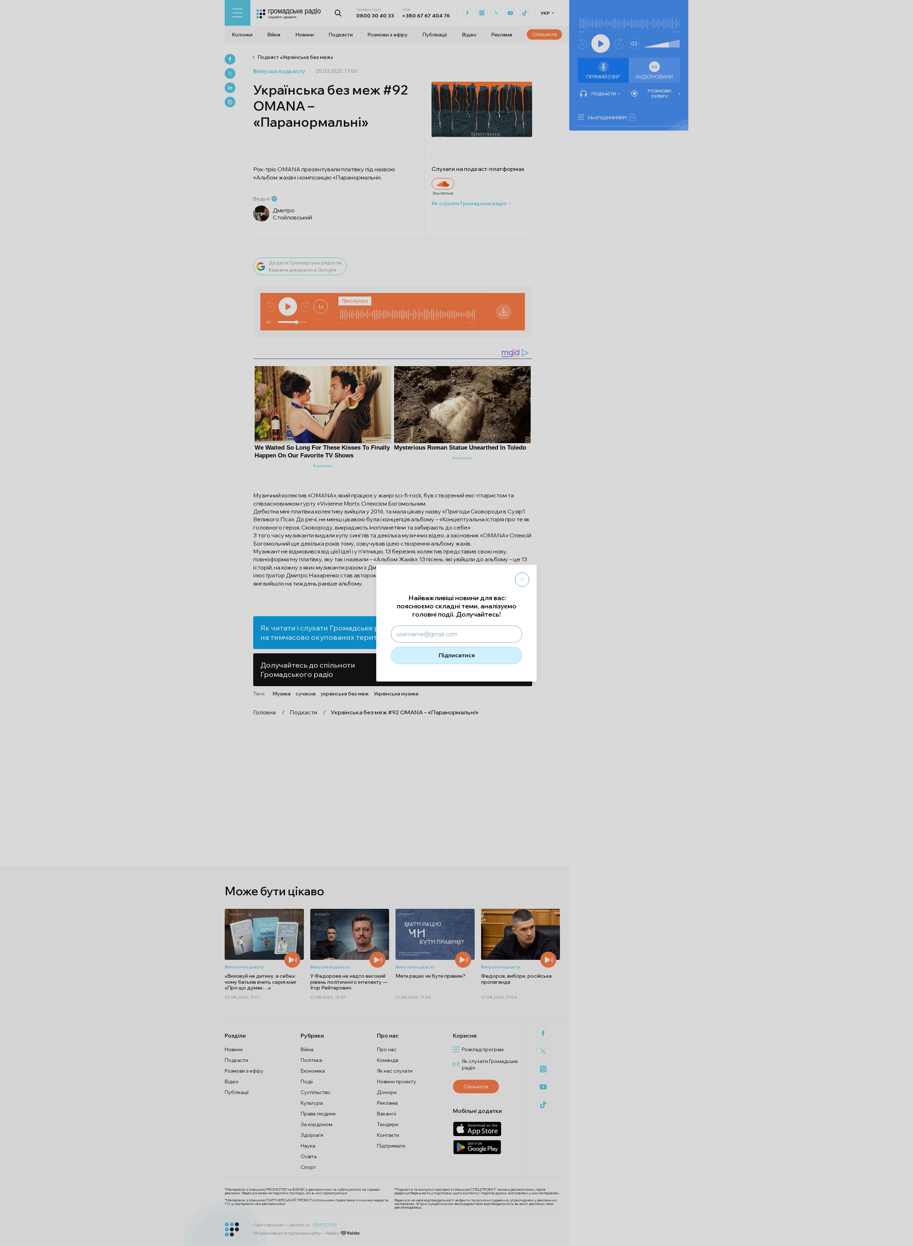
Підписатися (457, 655)
